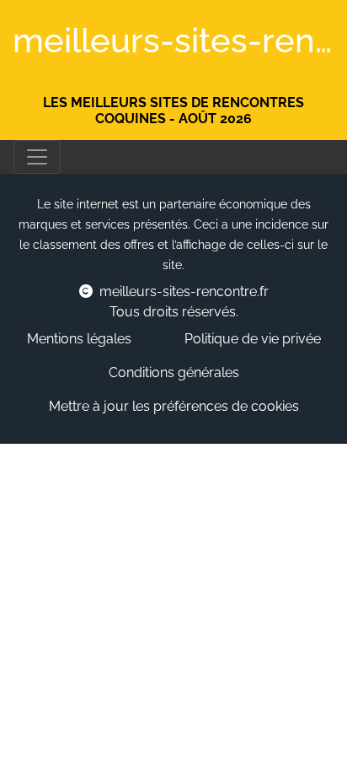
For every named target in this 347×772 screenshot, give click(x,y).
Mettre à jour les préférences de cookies (174, 406)
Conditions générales (174, 372)
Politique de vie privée (252, 339)
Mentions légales (79, 339)
